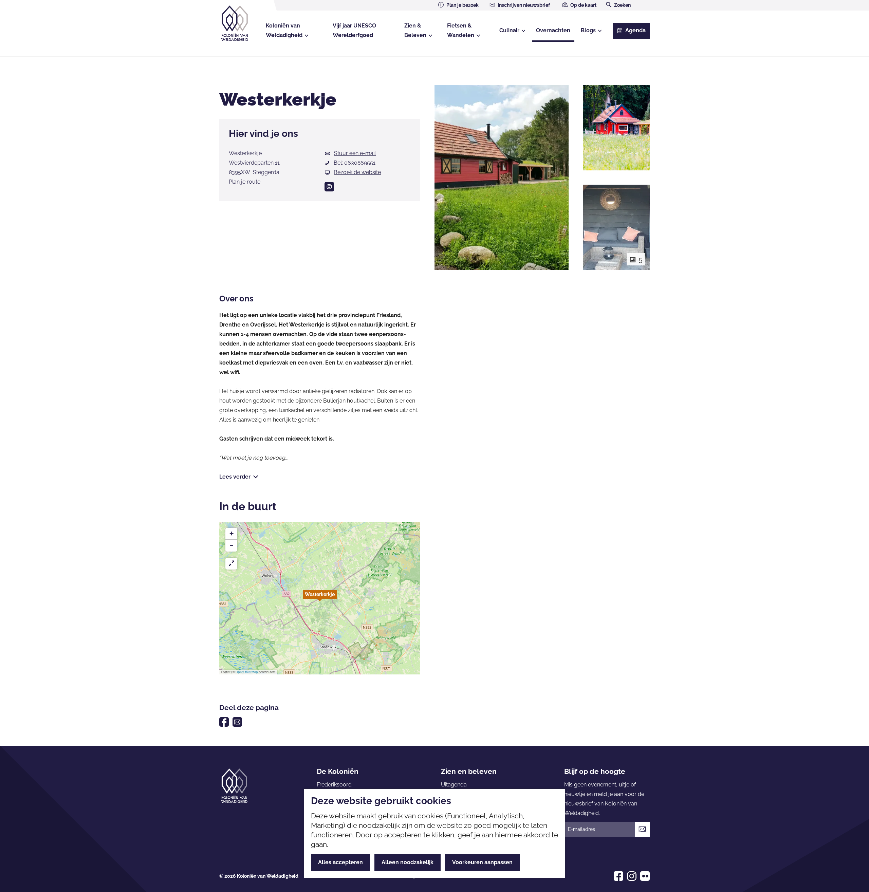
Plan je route (244, 182)
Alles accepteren (340, 862)
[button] (320, 598)
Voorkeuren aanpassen (482, 862)
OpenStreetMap (247, 672)
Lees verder (235, 476)
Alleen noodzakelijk (407, 862)
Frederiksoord (334, 784)
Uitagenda (454, 784)
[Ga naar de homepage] (240, 23)
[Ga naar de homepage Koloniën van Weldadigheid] (234, 786)
